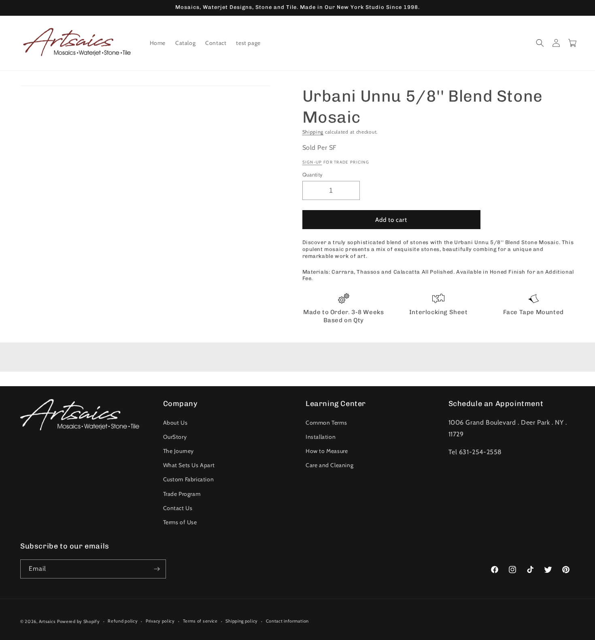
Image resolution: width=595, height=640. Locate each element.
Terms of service (200, 621)
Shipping (313, 132)
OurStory (175, 436)
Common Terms (326, 422)
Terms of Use (180, 522)
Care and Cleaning (329, 465)
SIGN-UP (312, 162)
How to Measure (327, 451)
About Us (175, 422)
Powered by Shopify (78, 621)
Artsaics (47, 621)
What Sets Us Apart (189, 465)
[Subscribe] (157, 568)
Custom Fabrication (188, 479)
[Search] (540, 43)
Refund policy (123, 621)
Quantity (312, 174)
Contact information (287, 621)
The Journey (178, 451)
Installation (321, 436)
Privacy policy (160, 621)
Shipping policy (241, 621)
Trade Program (182, 494)
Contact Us (178, 508)
